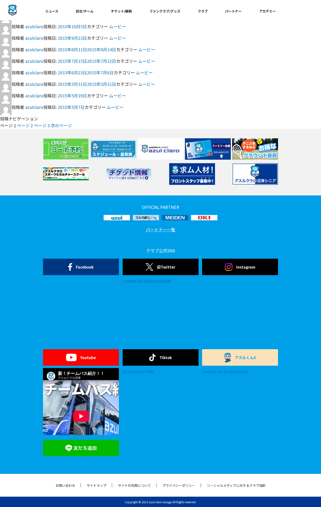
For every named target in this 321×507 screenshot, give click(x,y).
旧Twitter (166, 267)
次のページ (61, 125)
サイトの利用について (134, 485)
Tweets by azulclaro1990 (147, 281)
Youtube (88, 357)
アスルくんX (245, 357)
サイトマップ (96, 485)
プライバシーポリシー (178, 485)
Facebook (85, 267)
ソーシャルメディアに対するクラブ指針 (236, 485)
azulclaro (34, 26)
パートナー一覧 (160, 229)
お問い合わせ (65, 485)
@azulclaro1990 (138, 371)
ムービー (117, 26)
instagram (245, 267)
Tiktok (166, 357)
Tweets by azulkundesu (225, 371)
